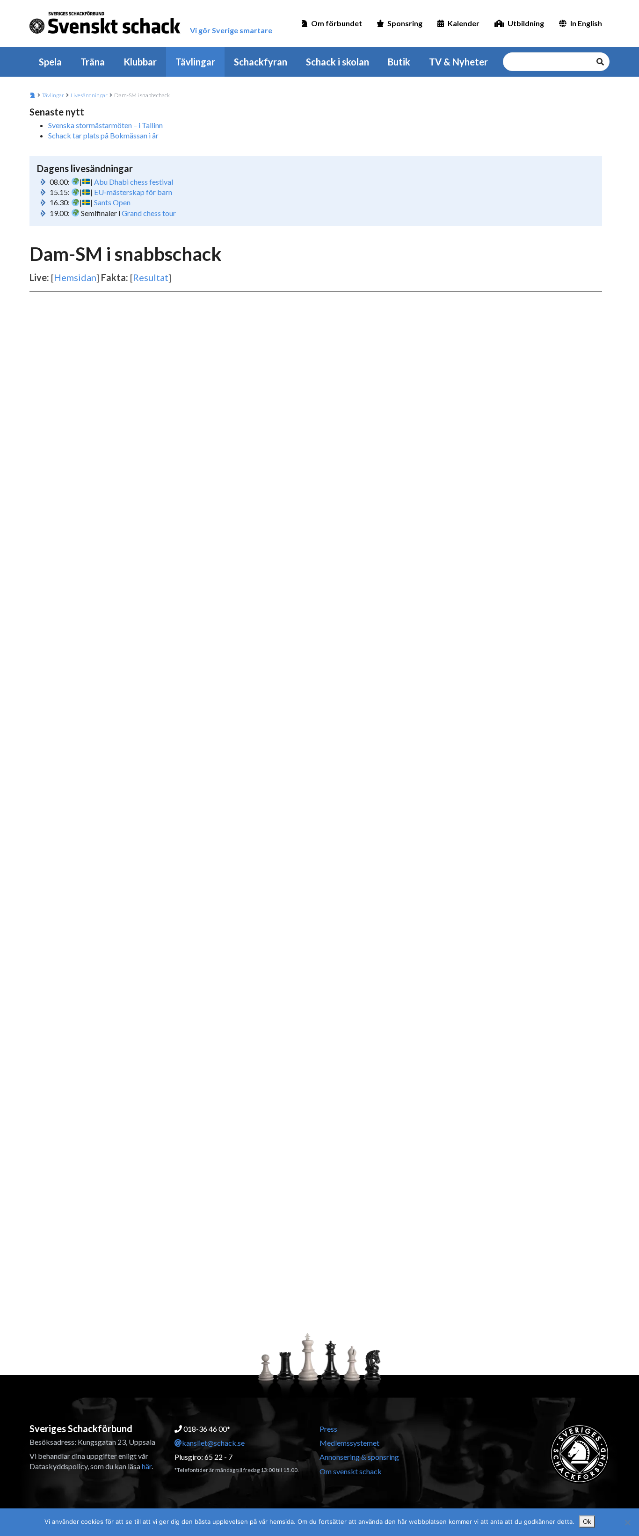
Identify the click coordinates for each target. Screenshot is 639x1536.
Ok (587, 1521)
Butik (399, 61)
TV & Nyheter (458, 61)
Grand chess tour (149, 213)
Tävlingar (195, 61)
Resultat (150, 277)
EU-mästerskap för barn (133, 191)
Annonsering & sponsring (359, 1456)
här (147, 1466)
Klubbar (140, 61)
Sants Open (112, 202)
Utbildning (526, 23)
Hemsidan (75, 277)
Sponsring (404, 23)
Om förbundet (336, 23)
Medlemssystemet (349, 1442)
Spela (50, 61)
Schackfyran (260, 61)
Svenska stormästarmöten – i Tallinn (105, 125)
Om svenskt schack (351, 1471)
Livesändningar (89, 95)
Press (328, 1428)
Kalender (463, 23)
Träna (92, 61)
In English (586, 23)
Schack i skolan (337, 61)
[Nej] (627, 1522)
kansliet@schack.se (213, 1442)
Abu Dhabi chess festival (133, 181)
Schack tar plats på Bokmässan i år (103, 135)
